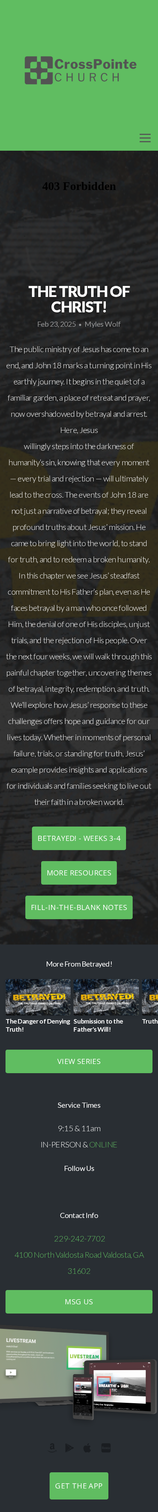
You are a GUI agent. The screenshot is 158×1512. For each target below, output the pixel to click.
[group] (38, 1009)
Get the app (79, 1486)
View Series (79, 1061)
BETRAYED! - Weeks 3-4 (78, 838)
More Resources (79, 873)
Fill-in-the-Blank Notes (79, 907)
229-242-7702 (79, 1238)
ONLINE (103, 1144)
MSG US (79, 1302)
